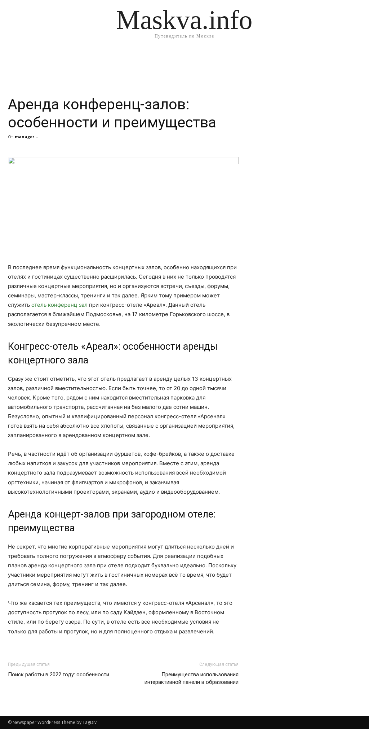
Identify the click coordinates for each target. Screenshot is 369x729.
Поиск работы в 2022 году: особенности (58, 674)
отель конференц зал (59, 304)
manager (24, 136)
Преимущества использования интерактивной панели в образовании (192, 678)
